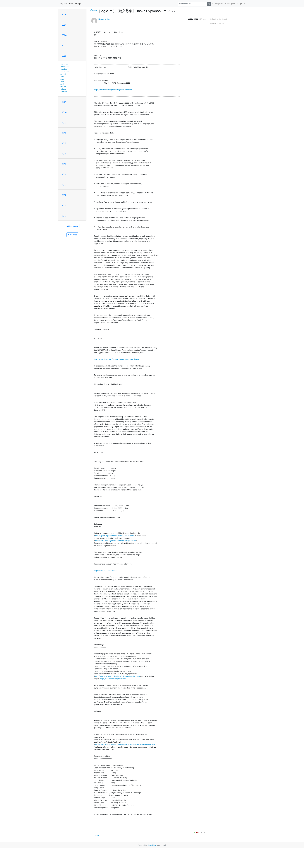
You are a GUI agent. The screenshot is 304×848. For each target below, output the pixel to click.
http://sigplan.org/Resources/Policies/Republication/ (115, 536)
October (63, 69)
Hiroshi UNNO (104, 19)
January (63, 91)
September (64, 71)
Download (73, 235)
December (64, 64)
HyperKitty (152, 845)
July (62, 76)
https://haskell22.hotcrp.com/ (105, 570)
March (63, 86)
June (62, 79)
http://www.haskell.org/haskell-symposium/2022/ (113, 90)
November (64, 66)
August (63, 74)
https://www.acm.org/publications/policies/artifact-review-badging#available (125, 744)
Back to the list (218, 23)
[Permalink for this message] (204, 832)
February (63, 89)
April (62, 84)
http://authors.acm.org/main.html (113, 679)
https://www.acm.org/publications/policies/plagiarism (115, 541)
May (62, 81)
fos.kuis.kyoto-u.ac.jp (70, 3)
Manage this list (219, 4)
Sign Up (241, 4)
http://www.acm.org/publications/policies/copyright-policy (117, 676)
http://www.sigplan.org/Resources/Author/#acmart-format (116, 359)
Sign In (232, 4)
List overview (73, 226)
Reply (96, 835)
